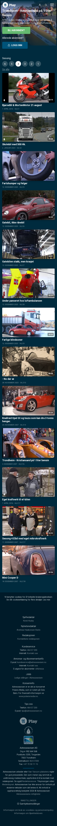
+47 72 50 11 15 (30, 764)
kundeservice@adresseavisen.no (31, 662)
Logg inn (16, 45)
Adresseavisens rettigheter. (28, 794)
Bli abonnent (16, 30)
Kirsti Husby (28, 621)
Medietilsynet (8, 784)
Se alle (5, 69)
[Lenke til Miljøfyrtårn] (28, 740)
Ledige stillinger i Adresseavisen (28, 678)
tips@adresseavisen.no (32, 711)
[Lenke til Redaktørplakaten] (28, 730)
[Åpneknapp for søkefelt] (46, 5)
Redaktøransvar (29, 781)
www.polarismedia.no (28, 696)
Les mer (46, 600)
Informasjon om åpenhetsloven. (28, 813)
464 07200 (34, 761)
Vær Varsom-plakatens (38, 772)
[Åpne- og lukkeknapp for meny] (52, 5)
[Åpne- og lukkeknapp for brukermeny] (40, 5)
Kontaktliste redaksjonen (28, 639)
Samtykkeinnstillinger (30, 803)
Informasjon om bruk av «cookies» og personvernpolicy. (28, 810)
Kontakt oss (32, 653)
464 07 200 (32, 650)
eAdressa (39, 669)
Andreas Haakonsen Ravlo (28, 630)
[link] (9, 5)
